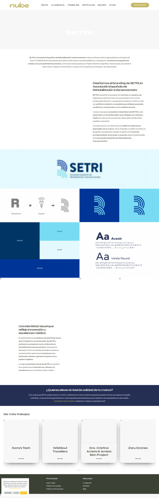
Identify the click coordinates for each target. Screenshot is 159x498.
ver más (21, 458)
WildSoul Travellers (60, 449)
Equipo (102, 5)
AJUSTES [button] (16, 493)
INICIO (44, 5)
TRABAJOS (73, 5)
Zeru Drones (138, 448)
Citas (112, 5)
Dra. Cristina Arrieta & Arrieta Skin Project (99, 451)
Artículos (88, 5)
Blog (84, 489)
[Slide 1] (77, 469)
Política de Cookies (53, 486)
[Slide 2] (79, 469)
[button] (21, 431)
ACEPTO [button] (23, 493)
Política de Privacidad (54, 489)
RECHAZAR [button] (8, 493)
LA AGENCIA (58, 5)
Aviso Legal (50, 483)
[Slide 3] (82, 469)
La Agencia (87, 483)
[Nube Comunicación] (19, 5)
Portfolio (86, 486)
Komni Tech (21, 448)
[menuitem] (44, 5)
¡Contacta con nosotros (64, 401)
